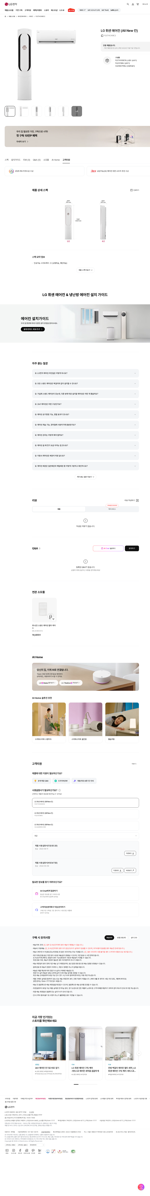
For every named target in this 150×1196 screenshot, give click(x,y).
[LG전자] (11, 4)
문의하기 (132, 548)
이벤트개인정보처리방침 (55, 1099)
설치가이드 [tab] (15, 159)
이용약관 (15, 1099)
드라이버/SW (63, 781)
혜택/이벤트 (37, 10)
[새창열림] (83, 10)
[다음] (139, 1053)
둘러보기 (51, 683)
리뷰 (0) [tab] (26, 159)
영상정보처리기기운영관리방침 (74, 1099)
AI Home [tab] (56, 159)
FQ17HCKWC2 (40, 16)
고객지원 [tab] (66, 159)
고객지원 (28, 10)
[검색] (128, 4)
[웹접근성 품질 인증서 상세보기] (73, 1151)
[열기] (59, 790)
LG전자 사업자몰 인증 (140, 1099)
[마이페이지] (133, 4)
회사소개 (145, 4)
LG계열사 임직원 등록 (106, 1099)
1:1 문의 (31, 1112)
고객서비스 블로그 (23, 1145)
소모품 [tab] (46, 159)
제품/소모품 (9, 10)
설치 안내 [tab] (134, 938)
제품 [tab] (58, 509)
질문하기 (109, 548)
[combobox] (85, 835)
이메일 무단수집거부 (27, 1099)
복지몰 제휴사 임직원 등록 (123, 1099)
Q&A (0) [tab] (37, 159)
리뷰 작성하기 (130, 500)
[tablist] (85, 509)
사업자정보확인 (45, 1132)
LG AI (62, 10)
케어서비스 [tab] (112, 508)
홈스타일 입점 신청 (10, 1102)
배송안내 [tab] (109, 938)
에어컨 (31, 16)
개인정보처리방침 (40, 1099)
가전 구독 (19, 10)
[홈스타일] (70, 10)
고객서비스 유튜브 (10, 1145)
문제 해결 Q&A (43, 781)
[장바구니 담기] (53, 619)
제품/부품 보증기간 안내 (85, 781)
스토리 (46, 10)
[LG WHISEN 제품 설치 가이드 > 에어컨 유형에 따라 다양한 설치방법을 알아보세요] (75, 323)
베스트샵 (54, 10)
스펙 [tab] (6, 159)
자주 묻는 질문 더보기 (84, 477)
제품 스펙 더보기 (84, 270)
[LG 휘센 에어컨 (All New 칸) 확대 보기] (43, 64)
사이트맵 (7, 1099)
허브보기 (75, 683)
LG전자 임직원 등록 (92, 1099)
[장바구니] (137, 4)
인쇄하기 (136, 190)
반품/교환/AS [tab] (121, 938)
